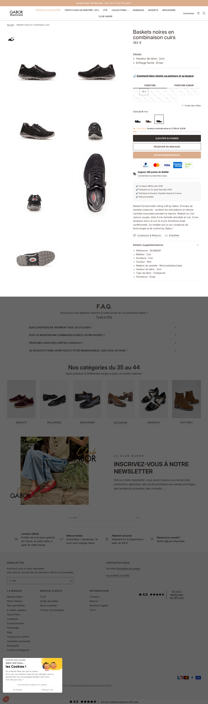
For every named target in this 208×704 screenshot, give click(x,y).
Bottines (186, 422)
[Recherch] (204, 13)
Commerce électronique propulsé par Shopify (90, 685)
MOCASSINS (168, 10)
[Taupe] (148, 119)
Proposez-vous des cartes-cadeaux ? (56, 342)
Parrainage (13, 627)
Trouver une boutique (52, 610)
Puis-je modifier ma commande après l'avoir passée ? (67, 335)
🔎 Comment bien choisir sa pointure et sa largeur (163, 75)
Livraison (94, 596)
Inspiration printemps (18, 641)
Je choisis (17, 690)
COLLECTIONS (119, 10)
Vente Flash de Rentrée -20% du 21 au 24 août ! (104, 3)
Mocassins (87, 422)
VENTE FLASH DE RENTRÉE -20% (82, 10)
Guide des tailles (49, 601)
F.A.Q (43, 596)
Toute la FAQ (104, 317)
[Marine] (137, 119)
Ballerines (54, 422)
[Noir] (159, 119)
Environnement (15, 623)
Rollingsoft (13, 645)
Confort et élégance (18, 650)
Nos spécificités (16, 605)
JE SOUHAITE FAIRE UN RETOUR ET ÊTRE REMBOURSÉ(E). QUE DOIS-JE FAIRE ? (78, 350)
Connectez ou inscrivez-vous (152, 176)
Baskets (21, 422)
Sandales (153, 422)
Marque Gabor (15, 596)
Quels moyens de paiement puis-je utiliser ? (60, 327)
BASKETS (153, 10)
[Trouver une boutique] (198, 13)
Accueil (10, 25)
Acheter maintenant (167, 155)
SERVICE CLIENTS (51, 591)
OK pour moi (47, 690)
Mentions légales (99, 605)
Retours (94, 601)
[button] (6, 699)
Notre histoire (14, 601)
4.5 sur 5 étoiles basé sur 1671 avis (177, 594)
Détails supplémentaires (148, 244)
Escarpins (120, 422)
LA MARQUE (14, 591)
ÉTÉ (105, 10)
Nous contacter (48, 605)
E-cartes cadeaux (16, 610)
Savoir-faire (13, 614)
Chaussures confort (18, 636)
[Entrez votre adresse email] (137, 517)
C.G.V (93, 610)
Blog (9, 632)
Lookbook (12, 619)
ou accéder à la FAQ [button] (117, 575)
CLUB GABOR (105, 16)
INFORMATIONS (99, 591)
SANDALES (138, 10)
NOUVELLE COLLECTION (48, 10)
